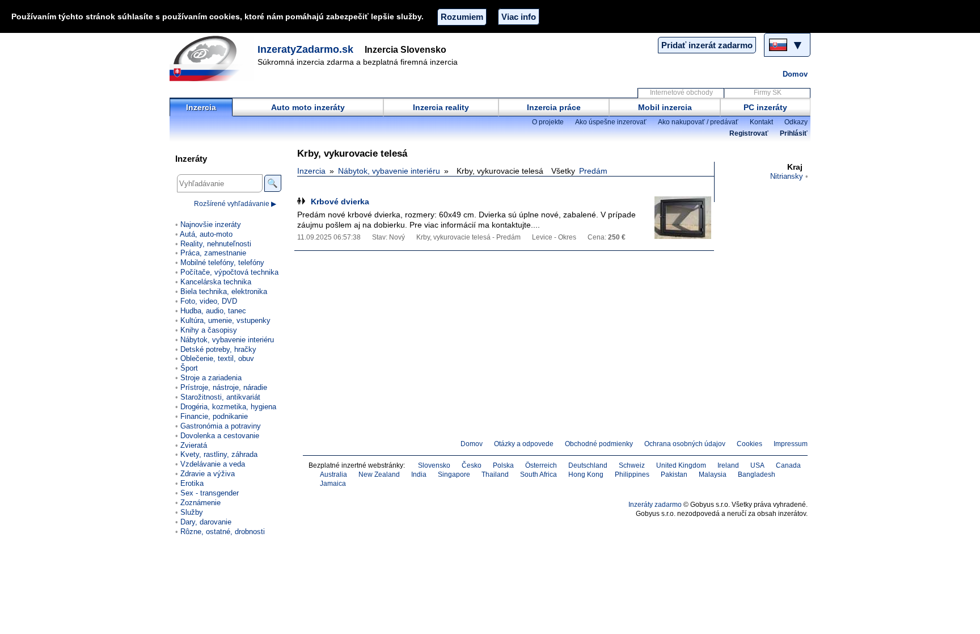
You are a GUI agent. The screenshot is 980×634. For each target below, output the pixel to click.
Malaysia (712, 474)
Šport (189, 368)
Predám (593, 170)
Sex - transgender (209, 493)
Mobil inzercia (665, 107)
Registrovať (748, 133)
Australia (333, 474)
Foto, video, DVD (208, 301)
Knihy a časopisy (208, 330)
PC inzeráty (765, 107)
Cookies (749, 444)
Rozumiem (462, 17)
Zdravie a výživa (207, 473)
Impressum (791, 444)
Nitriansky (786, 176)
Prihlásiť (794, 133)
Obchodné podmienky (599, 444)
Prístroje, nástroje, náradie (223, 387)
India (418, 474)
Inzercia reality (441, 107)
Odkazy (796, 122)
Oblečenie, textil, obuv (217, 358)
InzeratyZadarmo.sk (305, 49)
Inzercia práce (554, 107)
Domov (795, 74)
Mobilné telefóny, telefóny (222, 262)
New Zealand (379, 474)
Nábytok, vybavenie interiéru (389, 170)
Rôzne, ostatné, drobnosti (222, 531)
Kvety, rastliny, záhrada (218, 454)
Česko (471, 465)
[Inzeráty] (212, 58)
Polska (503, 465)
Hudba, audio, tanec (213, 310)
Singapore (454, 474)
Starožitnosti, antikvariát (220, 397)
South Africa (538, 474)
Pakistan (674, 474)
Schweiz (632, 465)
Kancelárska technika (215, 282)
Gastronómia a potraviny (220, 426)
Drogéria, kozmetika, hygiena (228, 406)
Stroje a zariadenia (211, 377)
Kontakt (761, 122)
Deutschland (587, 465)
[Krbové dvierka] (682, 217)
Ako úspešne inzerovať (611, 122)
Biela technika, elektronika (223, 291)
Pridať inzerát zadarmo (707, 45)
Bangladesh (756, 474)
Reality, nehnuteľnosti (215, 244)
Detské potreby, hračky (218, 349)
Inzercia (201, 107)
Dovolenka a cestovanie (219, 435)
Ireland (728, 465)
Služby (191, 512)
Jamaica (333, 484)
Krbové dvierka (340, 201)
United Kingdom (681, 465)
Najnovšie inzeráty (210, 224)
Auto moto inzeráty (308, 107)
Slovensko (434, 465)
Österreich (541, 465)
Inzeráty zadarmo (655, 505)
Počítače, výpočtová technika (229, 272)
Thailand (495, 474)
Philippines (632, 474)
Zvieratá (193, 445)
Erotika (192, 483)
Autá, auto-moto (206, 234)
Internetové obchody (681, 92)
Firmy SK (768, 92)
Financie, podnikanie (214, 416)
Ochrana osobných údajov (684, 444)
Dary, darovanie (205, 522)
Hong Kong (585, 474)
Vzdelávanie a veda (212, 464)
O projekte (548, 122)
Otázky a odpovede (524, 444)
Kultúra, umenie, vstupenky (225, 320)
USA (757, 465)
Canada (788, 465)
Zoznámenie (200, 502)
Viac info (518, 17)
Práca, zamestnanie (213, 253)
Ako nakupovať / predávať (698, 122)
